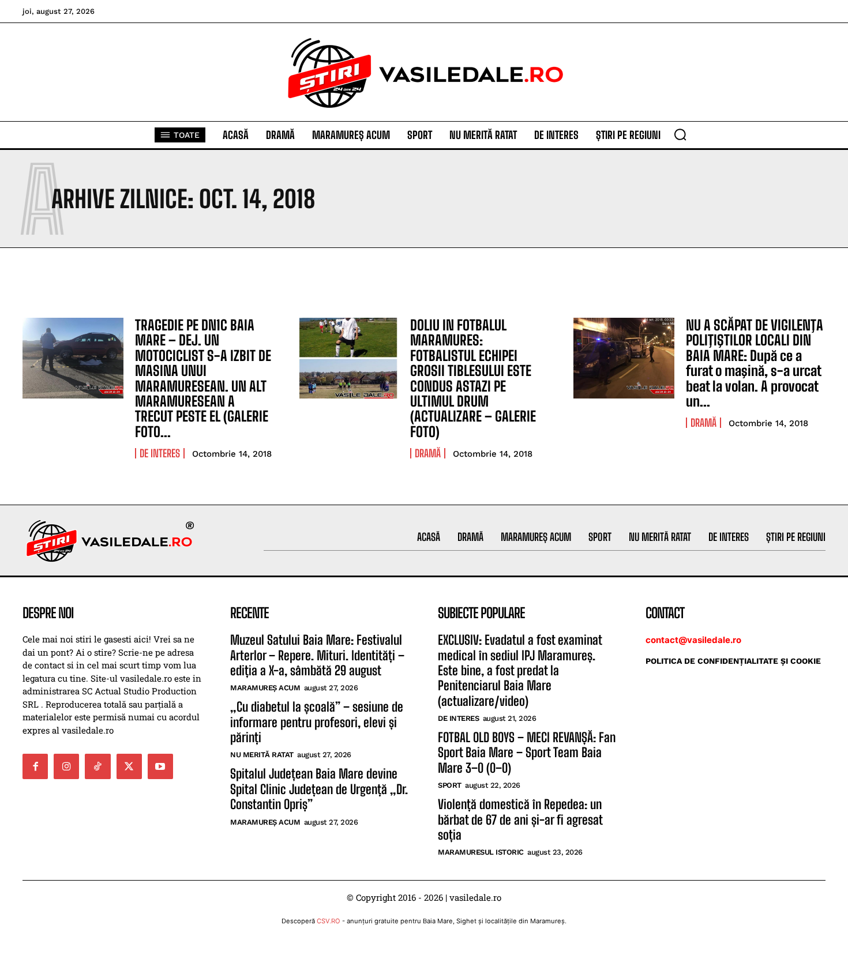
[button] (680, 134)
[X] (129, 766)
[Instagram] (66, 766)
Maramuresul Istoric (481, 852)
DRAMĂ (428, 453)
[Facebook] (35, 766)
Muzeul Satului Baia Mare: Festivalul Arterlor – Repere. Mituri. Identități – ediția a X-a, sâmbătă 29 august (317, 655)
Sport (449, 785)
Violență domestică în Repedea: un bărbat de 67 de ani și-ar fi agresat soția (520, 819)
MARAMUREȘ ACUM (265, 687)
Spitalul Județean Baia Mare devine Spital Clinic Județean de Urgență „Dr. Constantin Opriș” (319, 789)
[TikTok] (97, 766)
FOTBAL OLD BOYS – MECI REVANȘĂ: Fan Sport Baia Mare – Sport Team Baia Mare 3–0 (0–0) (527, 753)
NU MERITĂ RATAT (262, 754)
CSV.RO (328, 921)
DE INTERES (160, 453)
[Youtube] (160, 766)
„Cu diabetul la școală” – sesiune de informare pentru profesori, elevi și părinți (316, 722)
